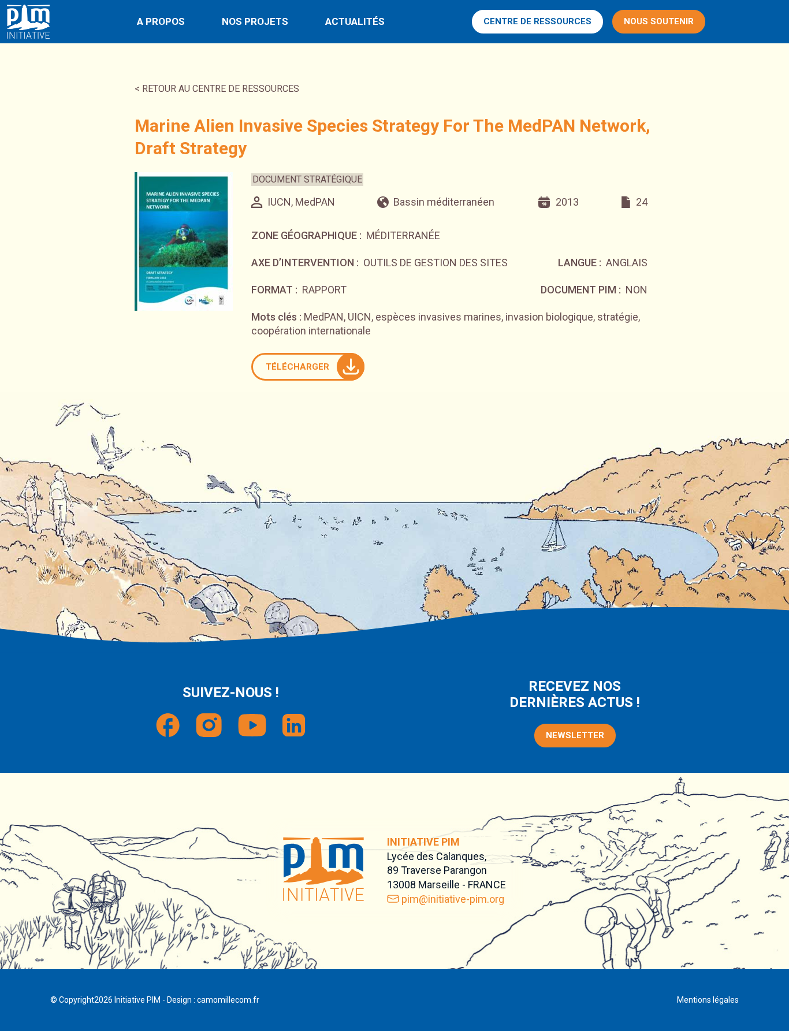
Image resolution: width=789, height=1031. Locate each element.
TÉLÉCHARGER (297, 367)
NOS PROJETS (255, 21)
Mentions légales (708, 999)
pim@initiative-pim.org (452, 899)
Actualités (355, 21)
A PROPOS (161, 21)
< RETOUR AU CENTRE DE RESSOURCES (217, 88)
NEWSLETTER (575, 735)
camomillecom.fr (228, 999)
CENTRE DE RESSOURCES (537, 21)
